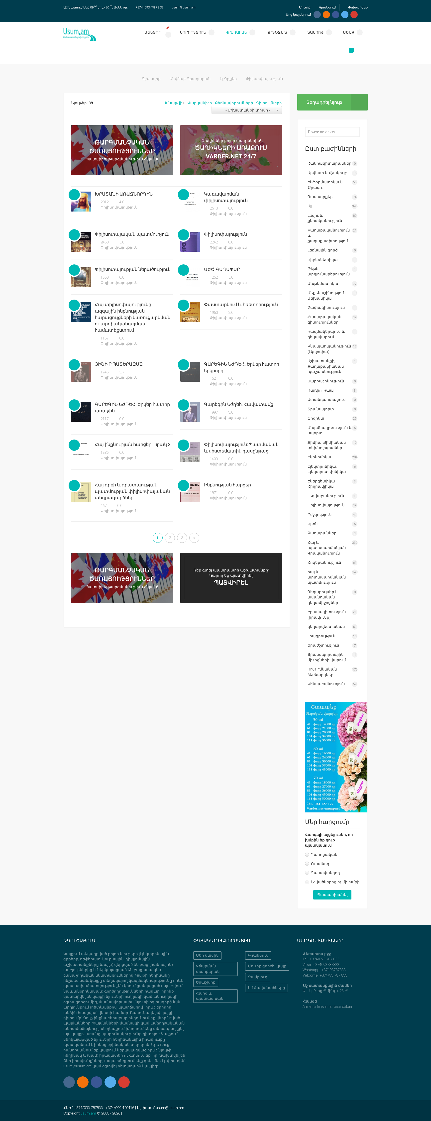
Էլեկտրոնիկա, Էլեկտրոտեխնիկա (327, 469)
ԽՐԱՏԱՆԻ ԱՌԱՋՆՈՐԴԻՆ (124, 194)
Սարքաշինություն (326, 381)
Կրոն (313, 524)
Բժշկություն (320, 514)
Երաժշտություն (323, 645)
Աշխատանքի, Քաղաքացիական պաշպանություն (326, 366)
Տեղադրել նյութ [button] (324, 102)
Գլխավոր (151, 79)
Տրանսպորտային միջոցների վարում (327, 657)
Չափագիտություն (326, 307)
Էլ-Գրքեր (228, 79)
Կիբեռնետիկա (323, 259)
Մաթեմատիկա (323, 283)
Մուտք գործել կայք (267, 966)
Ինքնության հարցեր (227, 484)
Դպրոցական (324, 854)
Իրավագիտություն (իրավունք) (327, 614)
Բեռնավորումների (234, 103)
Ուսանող (320, 864)
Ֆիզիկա (316, 418)
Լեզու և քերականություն (325, 218)
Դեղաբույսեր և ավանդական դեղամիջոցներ (323, 597)
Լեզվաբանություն (326, 496)
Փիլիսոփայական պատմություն (132, 234)
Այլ (310, 206)
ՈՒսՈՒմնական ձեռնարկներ (322, 672)
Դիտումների (269, 103)
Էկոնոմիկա (319, 457)
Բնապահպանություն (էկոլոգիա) (329, 349)
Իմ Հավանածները (266, 988)
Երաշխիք (206, 982)
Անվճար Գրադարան (190, 79)
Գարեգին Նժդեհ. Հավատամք (238, 404)
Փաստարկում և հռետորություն (241, 304)
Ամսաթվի (173, 103)
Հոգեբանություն (324, 562)
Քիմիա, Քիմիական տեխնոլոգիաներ (327, 445)
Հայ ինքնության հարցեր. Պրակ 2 (132, 444)
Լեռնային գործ (322, 250)
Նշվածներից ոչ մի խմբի (335, 882)
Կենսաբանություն (326, 684)
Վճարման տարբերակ (208, 969)
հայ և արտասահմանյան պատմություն (327, 577)
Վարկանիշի (200, 103)
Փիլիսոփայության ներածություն (133, 269)
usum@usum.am (184, 7)
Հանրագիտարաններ (329, 163)
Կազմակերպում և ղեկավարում (326, 334)
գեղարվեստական (326, 626)
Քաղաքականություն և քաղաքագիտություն (329, 235)
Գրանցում (326, 7)
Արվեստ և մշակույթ (327, 173)
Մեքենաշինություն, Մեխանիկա (327, 295)
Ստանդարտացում (327, 399)
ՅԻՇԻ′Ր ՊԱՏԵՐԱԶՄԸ (119, 364)
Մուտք (304, 7)
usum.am (88, 1113)
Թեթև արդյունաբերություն (329, 271)
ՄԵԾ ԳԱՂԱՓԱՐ (222, 269)
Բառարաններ (322, 533)
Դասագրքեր (320, 197)
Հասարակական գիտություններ (324, 320)
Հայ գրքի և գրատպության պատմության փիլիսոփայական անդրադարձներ (132, 491)
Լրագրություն (321, 636)
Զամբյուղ (257, 977)
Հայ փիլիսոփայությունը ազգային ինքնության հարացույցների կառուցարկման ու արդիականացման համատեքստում (132, 317)
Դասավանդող (325, 873)
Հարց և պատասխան (209, 996)
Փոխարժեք (357, 7)
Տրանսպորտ (321, 409)
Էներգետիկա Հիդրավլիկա (321, 484)
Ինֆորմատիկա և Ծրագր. (325, 185)
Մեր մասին (207, 955)
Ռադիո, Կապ (321, 390)
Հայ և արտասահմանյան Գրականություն (327, 548)
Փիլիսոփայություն (119, 207)
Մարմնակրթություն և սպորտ (330, 430)
